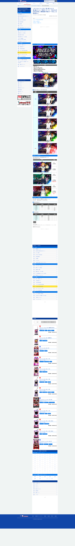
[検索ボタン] (56, 1)
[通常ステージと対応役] (34, 267)
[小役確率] (34, 258)
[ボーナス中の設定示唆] (34, 290)
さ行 (45, 476)
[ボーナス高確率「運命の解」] (34, 293)
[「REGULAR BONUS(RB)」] (34, 286)
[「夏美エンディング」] (34, 297)
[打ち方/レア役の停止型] (34, 254)
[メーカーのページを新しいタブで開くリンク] (34, 494)
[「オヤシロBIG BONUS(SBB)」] (34, 284)
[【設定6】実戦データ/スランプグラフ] (34, 262)
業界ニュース (54, 3)
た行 (50, 476)
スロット (27, 3)
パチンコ (34, 3)
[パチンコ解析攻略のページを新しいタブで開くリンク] (34, 487)
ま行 (40, 478)
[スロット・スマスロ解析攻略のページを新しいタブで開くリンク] (34, 485)
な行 (55, 476)
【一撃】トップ (20, 3)
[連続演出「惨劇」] (34, 269)
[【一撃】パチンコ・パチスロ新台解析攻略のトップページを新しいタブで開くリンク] (34, 483)
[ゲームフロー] (34, 260)
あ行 (35, 476)
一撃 (19, 5)
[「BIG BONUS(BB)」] (34, 282)
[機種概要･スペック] (34, 249)
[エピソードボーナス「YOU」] (34, 288)
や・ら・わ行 (50, 478)
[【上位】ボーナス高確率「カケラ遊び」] (34, 295)
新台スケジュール (41, 3)
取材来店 (48, 3)
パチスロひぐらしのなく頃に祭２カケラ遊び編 (33, 5)
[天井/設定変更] (34, 256)
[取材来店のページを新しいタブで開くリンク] (34, 490)
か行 (40, 476)
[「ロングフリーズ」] (34, 299)
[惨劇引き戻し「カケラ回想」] (34, 271)
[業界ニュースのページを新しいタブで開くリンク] (34, 492)
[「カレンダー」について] (34, 265)
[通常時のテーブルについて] (34, 275)
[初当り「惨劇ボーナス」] (34, 278)
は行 (35, 478)
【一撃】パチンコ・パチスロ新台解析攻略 (22, 1)
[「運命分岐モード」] (34, 280)
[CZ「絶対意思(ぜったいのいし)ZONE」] (34, 273)
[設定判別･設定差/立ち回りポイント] (34, 250)
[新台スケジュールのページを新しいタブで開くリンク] (34, 488)
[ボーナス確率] (34, 252)
